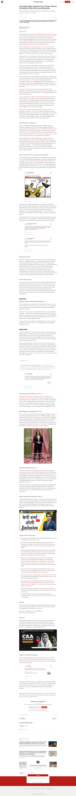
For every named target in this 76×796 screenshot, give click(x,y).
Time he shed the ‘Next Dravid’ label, (47, 595)
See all (21, 773)
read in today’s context (34, 539)
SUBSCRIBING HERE (32, 696)
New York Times (29, 73)
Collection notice (49, 788)
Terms (45, 788)
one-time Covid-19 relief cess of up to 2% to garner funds (34, 89)
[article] (38, 745)
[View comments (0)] (24, 17)
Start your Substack (35, 791)
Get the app (43, 791)
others (26, 132)
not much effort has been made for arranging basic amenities (37, 209)
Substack (32, 793)
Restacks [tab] (26, 726)
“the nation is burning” (42, 425)
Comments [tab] (21, 726)
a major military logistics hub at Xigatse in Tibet (39, 138)
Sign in (72, 1)
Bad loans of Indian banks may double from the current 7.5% (33, 259)
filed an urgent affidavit (38, 160)
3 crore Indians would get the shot (32, 53)
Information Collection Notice (37, 778)
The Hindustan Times (33, 333)
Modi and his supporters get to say (31, 42)
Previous (23, 718)
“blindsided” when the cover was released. (37, 424)
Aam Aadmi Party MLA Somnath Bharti (37, 98)
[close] (48, 761)
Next (54, 718)
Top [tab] (20, 739)
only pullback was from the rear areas (32, 133)
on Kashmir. (36, 73)
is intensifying (50, 220)
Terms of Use (43, 777)
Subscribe (67, 1)
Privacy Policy (46, 778)
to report (28, 130)
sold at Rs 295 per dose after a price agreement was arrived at (34, 285)
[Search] (61, 2)
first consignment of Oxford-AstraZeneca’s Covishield (34, 46)
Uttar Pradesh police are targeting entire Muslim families (35, 470)
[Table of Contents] (1, 398)
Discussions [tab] (27, 739)
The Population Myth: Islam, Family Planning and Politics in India (34, 305)
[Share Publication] (63, 2)
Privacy (42, 788)
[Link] (18, 299)
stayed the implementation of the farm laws (43, 34)
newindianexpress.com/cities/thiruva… (31, 669)
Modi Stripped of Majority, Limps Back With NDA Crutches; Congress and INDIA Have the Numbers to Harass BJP (33, 742)
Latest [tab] (23, 739)
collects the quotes (28, 311)
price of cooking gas (44, 92)
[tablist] (23, 726)
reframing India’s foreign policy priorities (42, 574)
